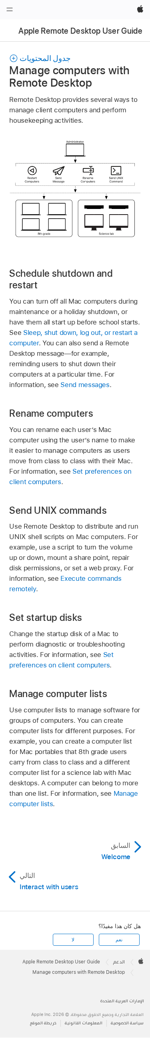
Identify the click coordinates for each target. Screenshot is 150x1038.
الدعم (119, 961)
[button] (40, 58)
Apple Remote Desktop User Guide (80, 31)
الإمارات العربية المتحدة (122, 1001)
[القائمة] (9, 9)
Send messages (84, 385)
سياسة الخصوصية (127, 1023)
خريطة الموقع (43, 1023)
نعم (119, 940)
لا (73, 940)
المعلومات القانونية (83, 1023)
